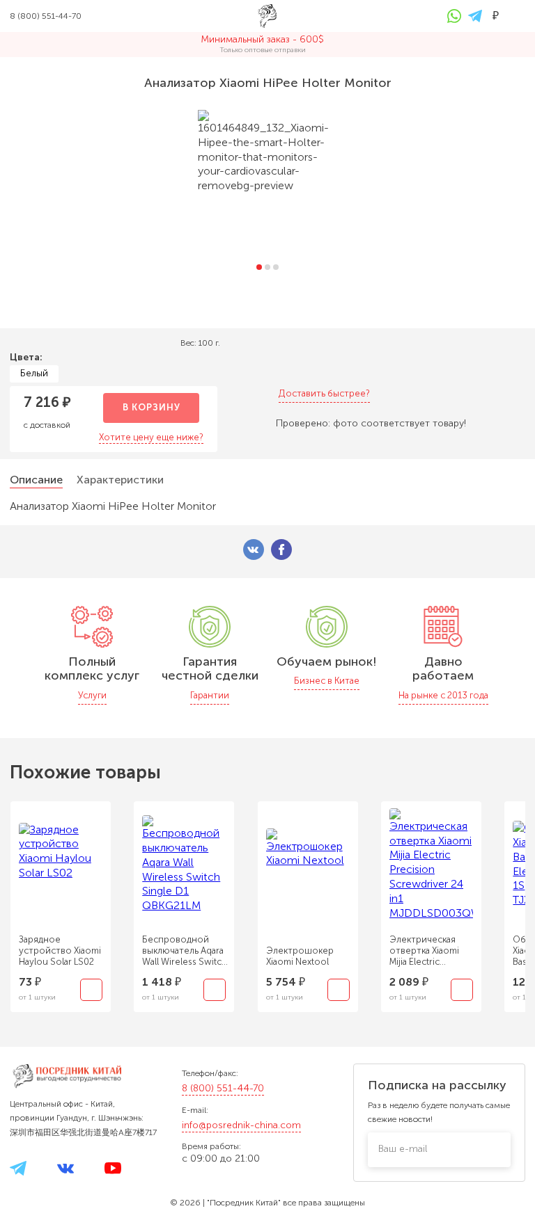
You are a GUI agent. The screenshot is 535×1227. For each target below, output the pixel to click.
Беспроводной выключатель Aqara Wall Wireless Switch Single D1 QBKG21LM (185, 951)
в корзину (151, 407)
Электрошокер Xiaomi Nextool (300, 956)
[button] (259, 267)
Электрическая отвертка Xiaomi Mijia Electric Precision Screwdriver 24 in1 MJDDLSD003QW (428, 951)
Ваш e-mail (402, 1149)
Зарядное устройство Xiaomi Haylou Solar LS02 (60, 950)
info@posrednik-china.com (241, 1125)
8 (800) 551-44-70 (223, 1088)
